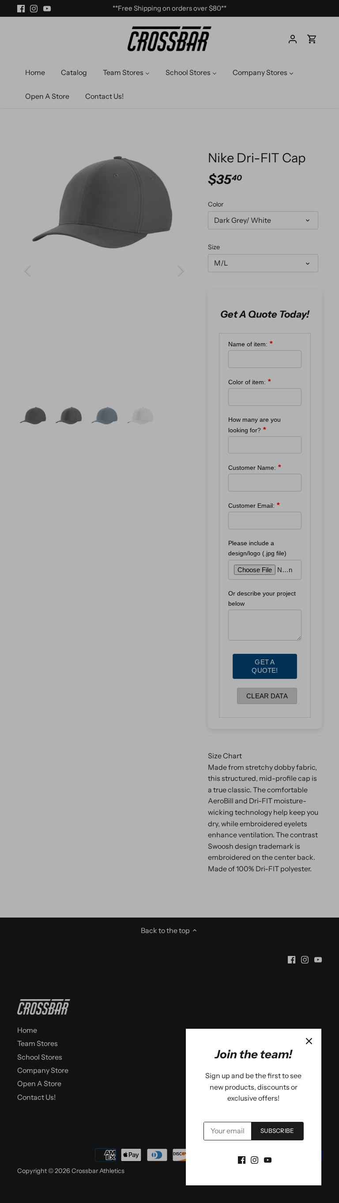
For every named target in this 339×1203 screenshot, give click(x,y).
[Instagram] (254, 1159)
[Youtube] (267, 1159)
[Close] (309, 1041)
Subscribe (277, 1130)
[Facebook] (241, 1159)
